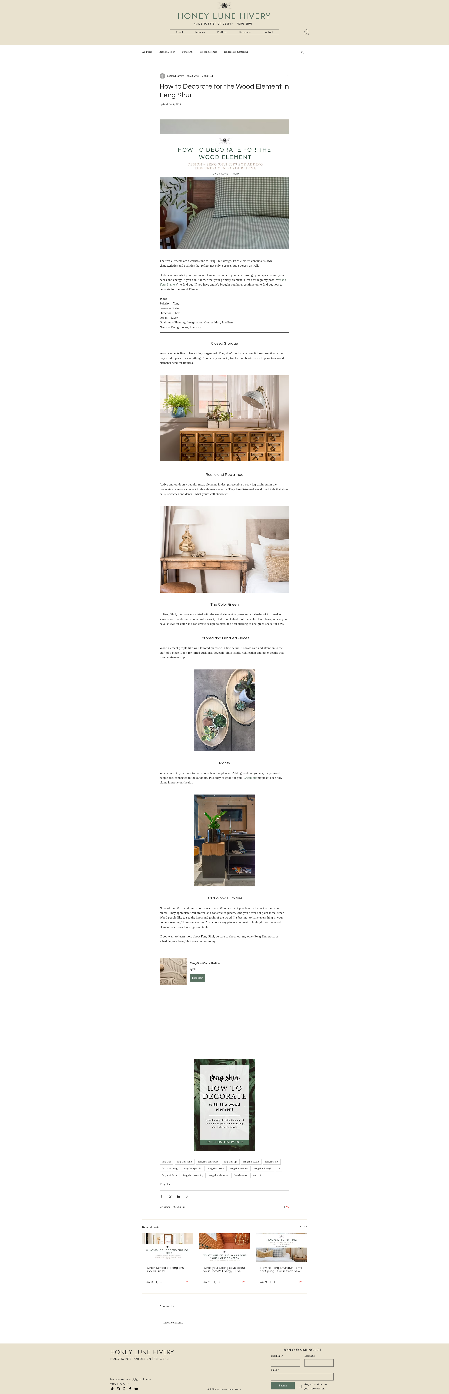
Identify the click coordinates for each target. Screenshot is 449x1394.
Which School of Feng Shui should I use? (165, 1269)
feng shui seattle (251, 1162)
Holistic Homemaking (236, 52)
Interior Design (167, 52)
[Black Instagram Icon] (118, 1389)
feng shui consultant (208, 1162)
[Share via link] (187, 1196)
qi (279, 1168)
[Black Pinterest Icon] (124, 1389)
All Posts (147, 52)
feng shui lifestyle (263, 1168)
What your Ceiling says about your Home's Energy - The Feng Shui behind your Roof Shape (224, 1269)
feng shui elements (218, 1175)
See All (303, 1227)
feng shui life (271, 1162)
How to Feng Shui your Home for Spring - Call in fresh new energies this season (281, 1269)
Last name (309, 1356)
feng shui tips (230, 1162)
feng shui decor (169, 1175)
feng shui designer (239, 1168)
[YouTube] (136, 1389)
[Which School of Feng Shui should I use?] (167, 1247)
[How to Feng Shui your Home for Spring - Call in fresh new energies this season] (281, 1247)
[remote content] (224, 1029)
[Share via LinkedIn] (178, 1196)
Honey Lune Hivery (224, 16)
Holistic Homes (208, 52)
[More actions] (287, 76)
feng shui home (184, 1162)
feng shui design (216, 1168)
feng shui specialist (192, 1168)
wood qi (257, 1175)
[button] (200, 32)
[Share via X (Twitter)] (170, 1196)
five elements (240, 1175)
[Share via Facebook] (161, 1196)
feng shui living (169, 1168)
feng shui (166, 1162)
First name (277, 1356)
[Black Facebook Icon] (130, 1389)
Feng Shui (187, 52)
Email (275, 1370)
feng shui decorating (193, 1175)
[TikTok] (112, 1389)
